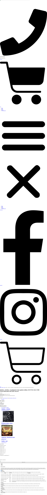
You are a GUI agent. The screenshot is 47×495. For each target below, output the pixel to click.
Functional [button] (2, 482)
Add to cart (7, 410)
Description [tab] (2, 399)
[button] (23, 158)
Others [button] (1, 490)
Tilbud (2, 108)
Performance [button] (2, 484)
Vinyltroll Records (3, 110)
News (2, 109)
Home (0, 387)
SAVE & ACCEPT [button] (3, 492)
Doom (4, 387)
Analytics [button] (2, 486)
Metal (2, 387)
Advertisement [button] (2, 488)
